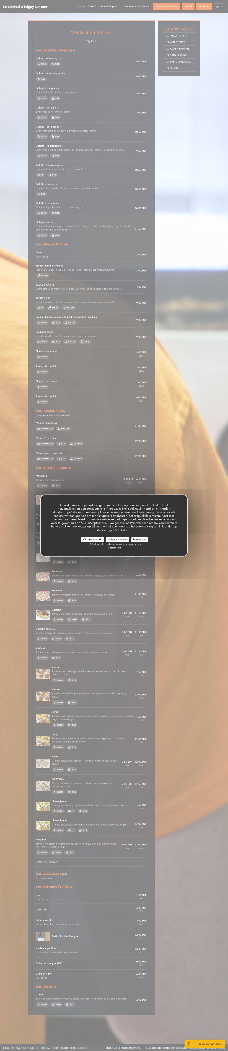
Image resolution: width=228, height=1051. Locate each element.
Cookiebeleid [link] (114, 547)
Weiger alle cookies (117, 539)
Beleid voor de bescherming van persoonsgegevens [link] (115, 544)
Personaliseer (139, 539)
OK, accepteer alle (92, 539)
